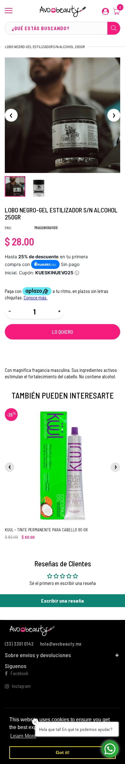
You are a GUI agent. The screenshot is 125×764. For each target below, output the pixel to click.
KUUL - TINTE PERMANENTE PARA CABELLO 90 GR (46, 529)
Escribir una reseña (62, 600)
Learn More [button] (23, 736)
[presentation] (9, 467)
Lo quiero (62, 332)
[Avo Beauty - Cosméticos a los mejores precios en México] (62, 11)
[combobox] (62, 28)
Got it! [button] (63, 752)
